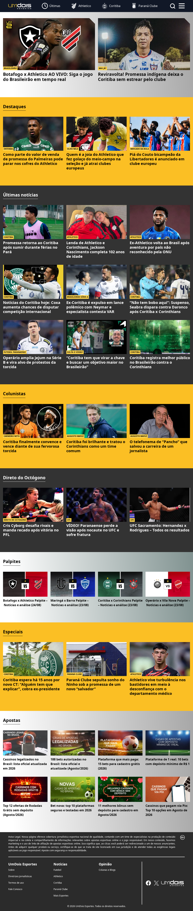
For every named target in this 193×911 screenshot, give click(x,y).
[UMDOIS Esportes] (172, 883)
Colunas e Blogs (107, 869)
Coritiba (58, 882)
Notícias (60, 864)
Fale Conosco (15, 889)
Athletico (58, 876)
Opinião (105, 864)
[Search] (172, 6)
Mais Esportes (61, 895)
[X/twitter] (156, 883)
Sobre (11, 869)
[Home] (19, 5)
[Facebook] (148, 883)
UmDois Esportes (22, 864)
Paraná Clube (61, 889)
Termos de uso (16, 882)
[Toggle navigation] (182, 5)
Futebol (57, 869)
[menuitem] (51, 6)
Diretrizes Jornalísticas (20, 876)
